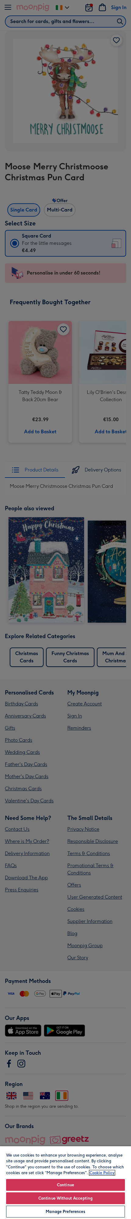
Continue (65, 1185)
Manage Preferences (65, 1211)
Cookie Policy (102, 1173)
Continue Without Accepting (65, 1198)
